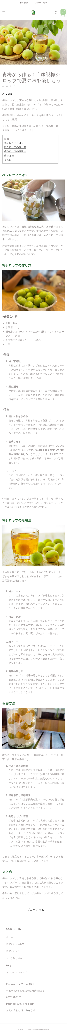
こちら (27, 1010)
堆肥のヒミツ (13, 951)
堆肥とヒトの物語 (15, 944)
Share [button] (9, 94)
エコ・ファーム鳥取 (30, 1029)
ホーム (9, 937)
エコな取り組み (14, 958)
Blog (8, 965)
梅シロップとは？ (14, 142)
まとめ (8, 159)
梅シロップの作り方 (15, 147)
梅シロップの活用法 (15, 151)
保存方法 (9, 155)
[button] (3, 12)
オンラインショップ (16, 972)
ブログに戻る (35, 909)
